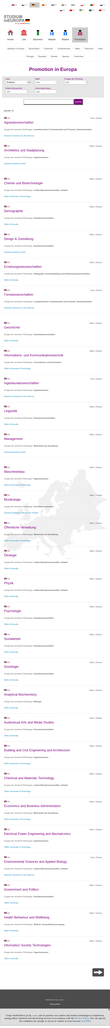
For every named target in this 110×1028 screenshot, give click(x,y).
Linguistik (10, 411)
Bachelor (38, 39)
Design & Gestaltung (18, 239)
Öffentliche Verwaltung (20, 527)
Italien (77, 49)
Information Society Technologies (27, 945)
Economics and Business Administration (32, 806)
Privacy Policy (82, 1018)
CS (26, 5)
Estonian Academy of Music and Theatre (21, 513)
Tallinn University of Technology (17, 196)
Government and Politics (21, 889)
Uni (24, 39)
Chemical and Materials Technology (29, 778)
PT (94, 5)
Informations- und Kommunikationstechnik (33, 355)
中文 (103, 10)
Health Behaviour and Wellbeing (26, 917)
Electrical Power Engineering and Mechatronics (37, 834)
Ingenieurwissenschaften (21, 383)
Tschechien (78, 56)
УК (83, 10)
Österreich (89, 49)
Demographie (13, 211)
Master (52, 39)
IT (75, 5)
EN (16, 5)
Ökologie (10, 555)
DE (36, 5)
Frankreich (48, 49)
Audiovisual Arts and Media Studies (29, 722)
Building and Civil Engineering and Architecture (37, 750)
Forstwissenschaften (18, 294)
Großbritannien (64, 49)
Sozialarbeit (12, 639)
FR (56, 5)
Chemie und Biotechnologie (23, 183)
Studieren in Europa (15, 49)
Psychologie (12, 611)
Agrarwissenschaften (19, 122)
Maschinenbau (14, 471)
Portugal (30, 56)
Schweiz (54, 56)
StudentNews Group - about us (55, 1000)
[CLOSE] (86, 1021)
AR (93, 10)
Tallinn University (11, 224)
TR (73, 10)
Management (13, 439)
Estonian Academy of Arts (15, 163)
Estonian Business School (15, 452)
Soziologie (11, 666)
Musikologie (12, 499)
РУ (104, 5)
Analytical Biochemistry (20, 694)
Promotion (80, 39)
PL (85, 5)
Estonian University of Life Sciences (19, 136)
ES (46, 5)
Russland (42, 56)
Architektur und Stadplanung (24, 150)
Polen (100, 49)
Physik (8, 583)
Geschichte (12, 327)
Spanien (65, 56)
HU (65, 5)
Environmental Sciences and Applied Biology (35, 861)
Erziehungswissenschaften (23, 266)
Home (10, 39)
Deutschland (34, 49)
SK (64, 10)
